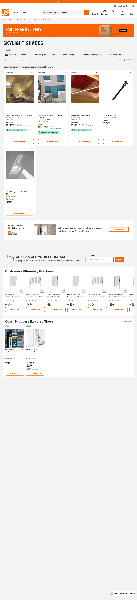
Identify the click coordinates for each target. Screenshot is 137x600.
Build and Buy (19, 141)
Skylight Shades (49, 20)
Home (5, 20)
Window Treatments (18, 20)
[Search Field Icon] (86, 12)
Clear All (50, 67)
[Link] (20, 108)
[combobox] (62, 12)
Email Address (91, 255)
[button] (125, 60)
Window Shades (34, 20)
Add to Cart (14, 310)
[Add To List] (32, 72)
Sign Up (119, 260)
